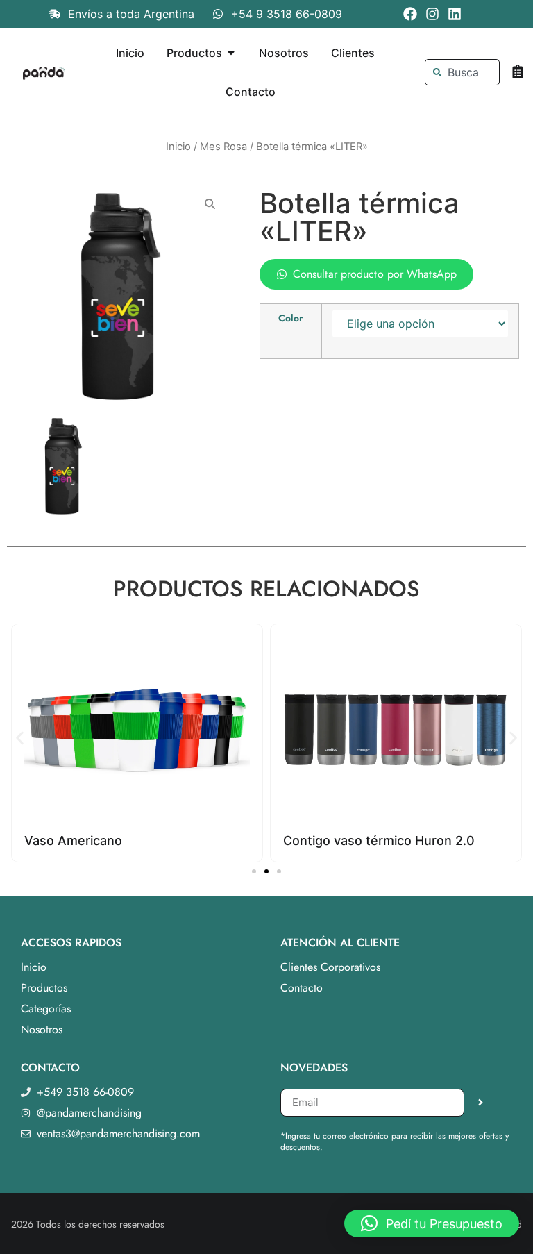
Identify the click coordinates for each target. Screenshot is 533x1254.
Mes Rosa (223, 146)
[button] (19, 737)
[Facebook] (410, 14)
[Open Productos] (231, 52)
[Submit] (480, 1103)
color (290, 318)
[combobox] (462, 72)
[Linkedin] (455, 14)
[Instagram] (432, 14)
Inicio (178, 146)
